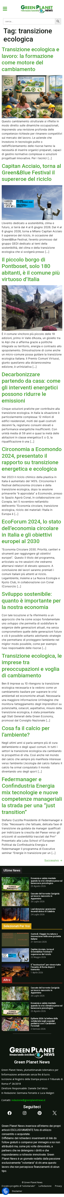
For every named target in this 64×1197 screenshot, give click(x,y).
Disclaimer (17, 1191)
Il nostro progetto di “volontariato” (18, 1186)
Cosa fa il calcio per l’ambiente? (26, 731)
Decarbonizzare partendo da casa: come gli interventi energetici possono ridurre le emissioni (31, 387)
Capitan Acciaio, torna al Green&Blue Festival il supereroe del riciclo (31, 172)
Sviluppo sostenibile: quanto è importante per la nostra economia (31, 600)
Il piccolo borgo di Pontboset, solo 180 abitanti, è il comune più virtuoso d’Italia (31, 269)
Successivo (53, 860)
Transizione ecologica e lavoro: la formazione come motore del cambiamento (30, 59)
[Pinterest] (39, 1113)
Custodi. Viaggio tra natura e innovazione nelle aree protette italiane (46, 936)
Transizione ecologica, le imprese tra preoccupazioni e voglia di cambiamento (32, 666)
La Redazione (45, 1186)
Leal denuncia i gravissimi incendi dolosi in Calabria (43, 910)
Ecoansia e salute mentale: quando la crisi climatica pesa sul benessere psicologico (46, 880)
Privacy (58, 1186)
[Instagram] (24, 1113)
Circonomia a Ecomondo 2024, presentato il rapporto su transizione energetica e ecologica (32, 459)
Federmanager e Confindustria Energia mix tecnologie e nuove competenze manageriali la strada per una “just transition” (32, 795)
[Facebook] (9, 1113)
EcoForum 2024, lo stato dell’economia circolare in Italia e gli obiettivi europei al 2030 (31, 531)
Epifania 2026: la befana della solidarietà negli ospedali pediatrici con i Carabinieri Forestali (44, 1022)
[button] (3, 8)
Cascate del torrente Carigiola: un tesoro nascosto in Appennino (45, 896)
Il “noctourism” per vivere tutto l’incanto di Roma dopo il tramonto (46, 967)
